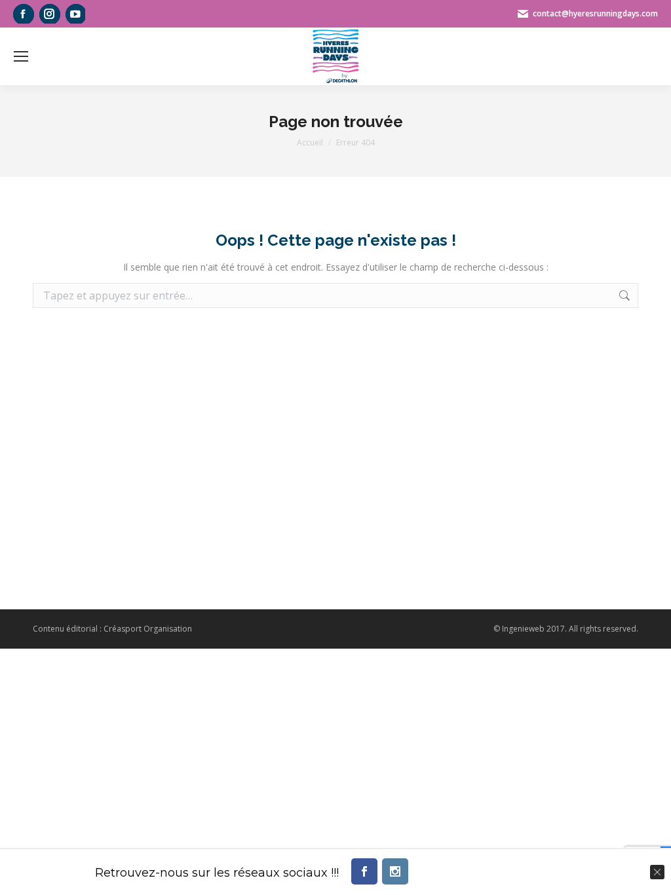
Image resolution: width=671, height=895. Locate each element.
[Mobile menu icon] (21, 56)
